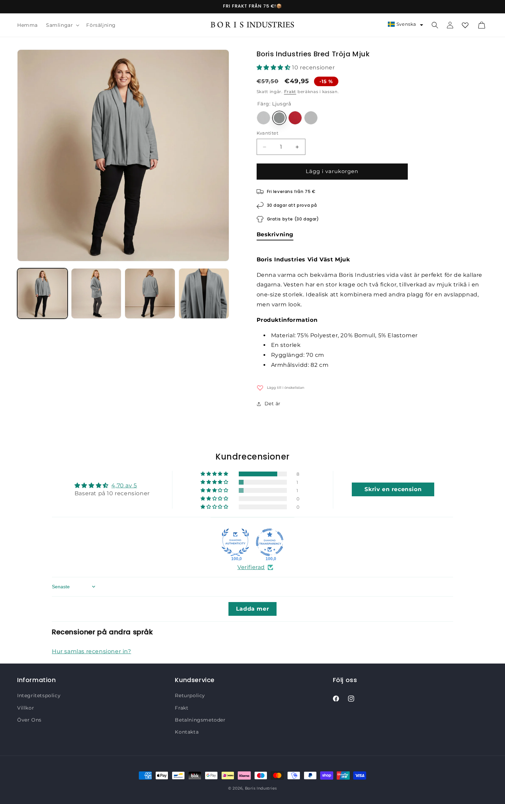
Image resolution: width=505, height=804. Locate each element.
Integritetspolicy (38, 696)
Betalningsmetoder (200, 720)
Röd (295, 118)
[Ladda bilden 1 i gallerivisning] (42, 293)
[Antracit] (263, 118)
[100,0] (235, 542)
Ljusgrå (279, 118)
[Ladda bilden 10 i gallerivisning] (96, 293)
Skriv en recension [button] (393, 489)
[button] (62, 25)
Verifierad (251, 567)
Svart (311, 118)
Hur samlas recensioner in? (91, 651)
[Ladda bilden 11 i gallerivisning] (150, 293)
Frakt (290, 91)
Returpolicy (190, 696)
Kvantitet (268, 133)
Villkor (25, 708)
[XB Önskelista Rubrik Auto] (465, 25)
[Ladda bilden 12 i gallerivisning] (204, 293)
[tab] (275, 235)
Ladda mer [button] (252, 608)
